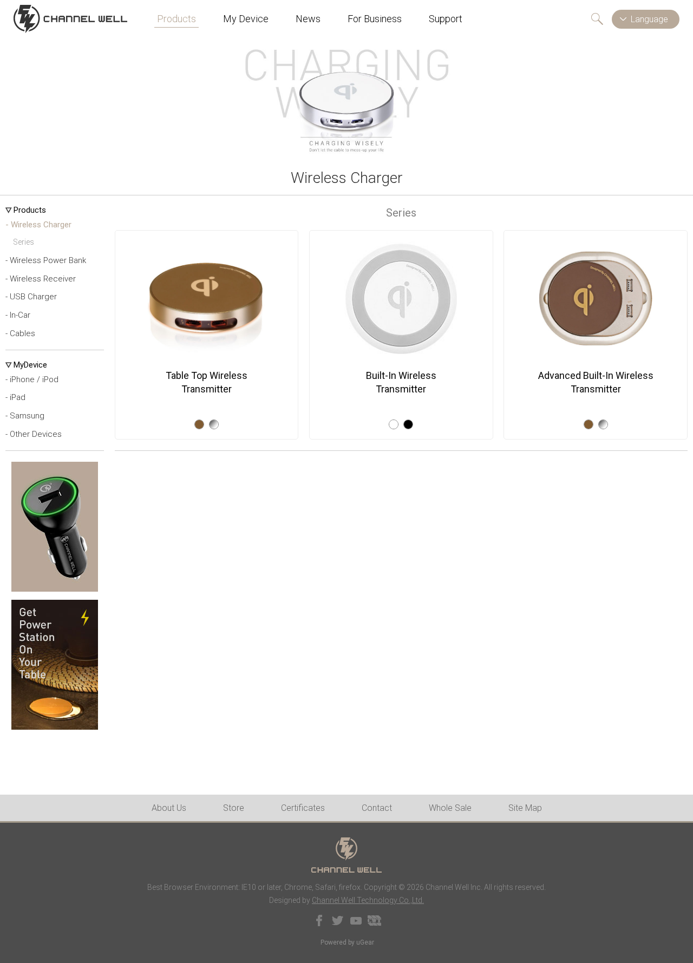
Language (649, 19)
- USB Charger (31, 297)
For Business (375, 18)
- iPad (15, 397)
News (308, 18)
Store (233, 808)
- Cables (20, 333)
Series (23, 242)
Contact (377, 808)
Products (176, 18)
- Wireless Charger (38, 225)
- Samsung (24, 416)
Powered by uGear (347, 942)
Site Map (525, 808)
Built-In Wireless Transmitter (401, 382)
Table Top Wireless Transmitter (206, 382)
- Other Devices (33, 434)
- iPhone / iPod (31, 379)
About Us (169, 808)
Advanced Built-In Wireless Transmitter (595, 382)
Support (445, 18)
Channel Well (70, 19)
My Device (246, 18)
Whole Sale (450, 808)
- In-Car (17, 315)
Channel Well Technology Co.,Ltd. (368, 900)
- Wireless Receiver (40, 279)
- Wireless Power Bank (45, 260)
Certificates (303, 808)
